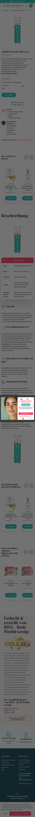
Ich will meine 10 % (26, 413)
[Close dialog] (33, 398)
